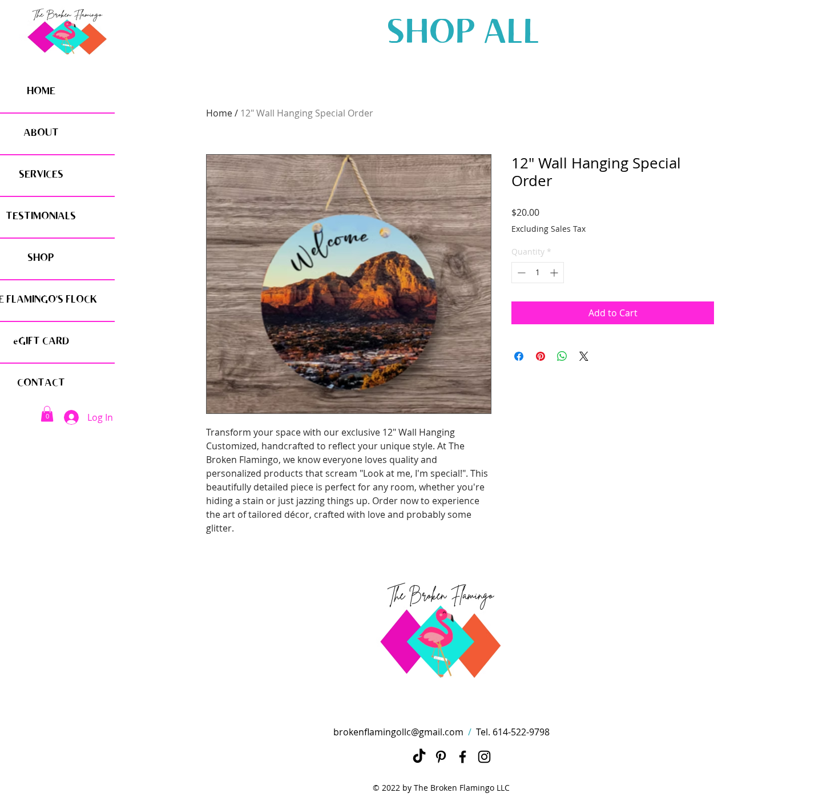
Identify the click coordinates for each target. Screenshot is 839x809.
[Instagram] (484, 756)
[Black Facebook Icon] (462, 756)
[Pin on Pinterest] (540, 356)
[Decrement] (520, 273)
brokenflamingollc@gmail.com (398, 732)
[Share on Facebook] (519, 356)
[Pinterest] (441, 756)
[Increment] (555, 273)
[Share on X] (584, 356)
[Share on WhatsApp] (562, 356)
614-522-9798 (521, 732)
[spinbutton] (537, 273)
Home (219, 113)
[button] (47, 413)
